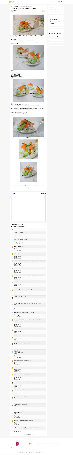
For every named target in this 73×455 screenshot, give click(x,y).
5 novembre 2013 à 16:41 (17, 309)
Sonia (15, 339)
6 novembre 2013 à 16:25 (17, 387)
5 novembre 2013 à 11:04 (17, 265)
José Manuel (16, 228)
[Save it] (43, 11)
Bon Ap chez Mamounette (18, 315)
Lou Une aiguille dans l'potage (19, 416)
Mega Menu (19, 1)
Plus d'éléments (43, 193)
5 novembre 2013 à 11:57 (17, 286)
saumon (21, 77)
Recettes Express (29, 1)
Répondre (15, 431)
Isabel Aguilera (16, 370)
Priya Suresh (16, 325)
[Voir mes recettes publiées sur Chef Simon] (17, 447)
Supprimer (19, 431)
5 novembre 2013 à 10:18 (17, 250)
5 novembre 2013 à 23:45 (17, 364)
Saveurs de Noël (16, 6)
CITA (15, 308)
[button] (59, 1)
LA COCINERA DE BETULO (18, 393)
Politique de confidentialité (56, 21)
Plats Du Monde (36, 1)
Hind (15, 401)
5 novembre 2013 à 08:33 (17, 229)
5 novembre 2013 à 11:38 (17, 272)
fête (12, 43)
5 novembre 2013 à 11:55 (17, 279)
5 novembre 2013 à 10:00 (17, 243)
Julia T (15, 356)
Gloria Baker (16, 386)
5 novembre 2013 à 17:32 (17, 326)
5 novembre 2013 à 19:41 (17, 340)
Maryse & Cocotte (17, 264)
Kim (14, 378)
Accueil (12, 6)
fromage (17, 73)
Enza (15, 347)
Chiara (15, 363)
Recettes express (35, 185)
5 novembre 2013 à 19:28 (17, 333)
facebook (53, 33)
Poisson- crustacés (29, 185)
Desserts (24, 1)
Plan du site (53, 24)
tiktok (61, 36)
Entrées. (24, 185)
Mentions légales (54, 19)
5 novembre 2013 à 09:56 (17, 236)
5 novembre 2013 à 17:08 (17, 316)
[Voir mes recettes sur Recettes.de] (17, 444)
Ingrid (15, 249)
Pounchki (15, 271)
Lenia (15, 408)
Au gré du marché (17, 300)
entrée (22, 40)
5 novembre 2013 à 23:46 (17, 371)
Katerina (15, 285)
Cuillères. (20, 185)
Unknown (15, 257)
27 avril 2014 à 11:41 (17, 424)
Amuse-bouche (16, 185)
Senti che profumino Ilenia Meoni (19, 293)
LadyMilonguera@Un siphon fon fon (20, 242)
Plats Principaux (43, 1)
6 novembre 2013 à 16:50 (17, 394)
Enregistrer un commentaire (28, 434)
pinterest (60, 33)
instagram (53, 36)
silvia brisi (15, 332)
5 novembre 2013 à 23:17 (17, 357)
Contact (52, 23)
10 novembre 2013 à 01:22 (17, 417)
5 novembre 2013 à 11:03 (17, 258)
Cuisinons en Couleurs (18, 235)
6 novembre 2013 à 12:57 (17, 379)
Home (15, 1)
